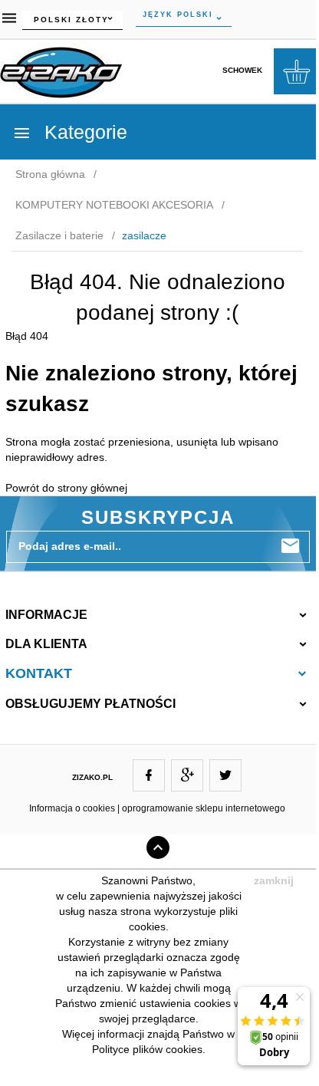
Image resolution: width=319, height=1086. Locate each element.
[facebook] (149, 775)
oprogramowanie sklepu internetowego (203, 808)
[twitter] (225, 775)
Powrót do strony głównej (66, 488)
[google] (187, 775)
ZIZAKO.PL (92, 777)
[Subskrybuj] (290, 546)
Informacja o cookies (72, 808)
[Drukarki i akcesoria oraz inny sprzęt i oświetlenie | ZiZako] (61, 70)
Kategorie (83, 132)
